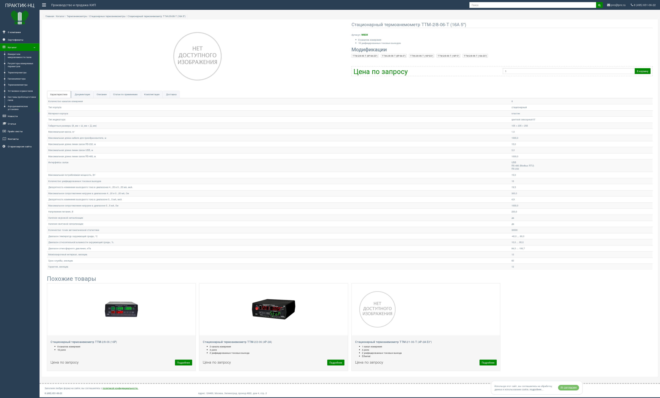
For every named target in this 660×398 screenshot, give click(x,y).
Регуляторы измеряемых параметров (20, 65)
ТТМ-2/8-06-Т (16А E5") (475, 55)
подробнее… (536, 389)
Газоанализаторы (17, 78)
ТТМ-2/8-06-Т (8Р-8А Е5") (365, 55)
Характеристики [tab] (58, 94)
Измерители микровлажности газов (19, 56)
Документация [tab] (82, 94)
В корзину (642, 71)
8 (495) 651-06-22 (53, 393)
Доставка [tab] (171, 94)
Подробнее (183, 362)
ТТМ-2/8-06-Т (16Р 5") (448, 55)
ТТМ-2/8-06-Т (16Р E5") (421, 55)
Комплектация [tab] (152, 94)
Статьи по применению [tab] (125, 94)
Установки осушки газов (20, 90)
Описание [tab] (102, 94)
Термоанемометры (18, 84)
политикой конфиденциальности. (120, 388)
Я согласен (568, 387)
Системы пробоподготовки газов (22, 98)
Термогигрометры (17, 72)
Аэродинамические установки (18, 108)
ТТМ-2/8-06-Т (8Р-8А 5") (394, 55)
